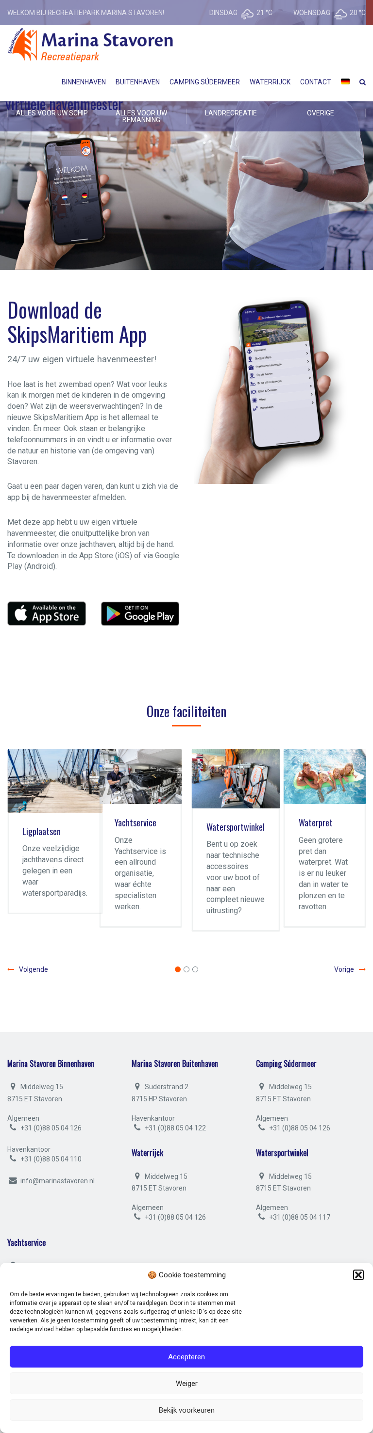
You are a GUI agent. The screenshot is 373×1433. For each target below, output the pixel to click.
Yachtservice (135, 822)
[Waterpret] (325, 776)
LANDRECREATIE (231, 113)
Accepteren (186, 1356)
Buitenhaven (138, 82)
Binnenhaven (84, 82)
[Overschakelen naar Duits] (345, 82)
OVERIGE (320, 113)
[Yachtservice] (141, 776)
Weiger (187, 1383)
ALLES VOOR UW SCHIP (52, 113)
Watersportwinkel (235, 827)
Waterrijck (270, 82)
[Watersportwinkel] (235, 778)
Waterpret (316, 822)
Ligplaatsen (41, 831)
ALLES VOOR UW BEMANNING (141, 116)
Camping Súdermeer (205, 82)
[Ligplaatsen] (54, 781)
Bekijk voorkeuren (187, 1410)
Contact (315, 82)
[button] (358, 1275)
